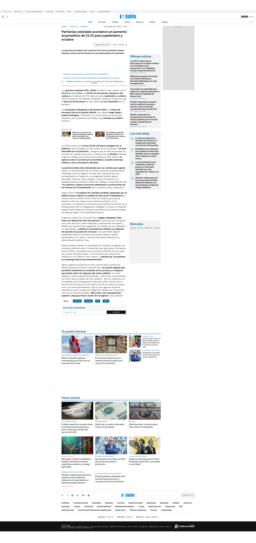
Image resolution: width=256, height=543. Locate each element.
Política (127, 22)
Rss (180, 507)
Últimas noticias (80, 503)
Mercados (151, 503)
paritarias (84, 26)
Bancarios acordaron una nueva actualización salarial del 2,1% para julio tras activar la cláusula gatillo (82, 135)
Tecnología (170, 507)
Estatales (88, 301)
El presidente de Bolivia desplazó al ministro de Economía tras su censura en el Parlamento (115, 135)
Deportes (88, 507)
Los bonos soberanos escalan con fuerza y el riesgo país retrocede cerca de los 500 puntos (146, 142)
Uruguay (164, 22)
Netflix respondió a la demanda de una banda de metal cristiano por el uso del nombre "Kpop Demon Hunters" (143, 119)
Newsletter (251, 21)
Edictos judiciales (138, 510)
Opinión (152, 22)
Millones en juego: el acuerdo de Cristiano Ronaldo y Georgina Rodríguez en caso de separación (144, 80)
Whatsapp (89, 495)
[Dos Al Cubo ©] (184, 526)
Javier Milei (49, 11)
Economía (102, 22)
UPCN (106, 301)
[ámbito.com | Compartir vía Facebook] (115, 45)
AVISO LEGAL (120, 510)
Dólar (69, 11)
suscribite (245, 16)
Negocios (139, 22)
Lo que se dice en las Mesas (34, 11)
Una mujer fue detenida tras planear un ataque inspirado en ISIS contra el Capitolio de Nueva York (144, 93)
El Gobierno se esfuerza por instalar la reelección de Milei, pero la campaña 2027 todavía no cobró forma (147, 154)
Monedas (133, 228)
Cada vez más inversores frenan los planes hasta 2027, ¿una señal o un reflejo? (144, 461)
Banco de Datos (136, 503)
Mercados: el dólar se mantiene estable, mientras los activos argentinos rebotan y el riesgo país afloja (76, 463)
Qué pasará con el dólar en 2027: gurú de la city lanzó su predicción (151, 355)
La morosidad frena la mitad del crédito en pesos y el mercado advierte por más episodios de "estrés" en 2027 (146, 168)
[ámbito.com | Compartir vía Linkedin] (120, 45)
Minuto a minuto (69, 456)
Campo (92, 11)
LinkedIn (78, 495)
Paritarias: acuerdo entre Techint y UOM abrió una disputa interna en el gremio (92, 78)
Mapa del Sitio (68, 510)
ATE (97, 301)
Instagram (72, 495)
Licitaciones (166, 510)
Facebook (67, 495)
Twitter (63, 495)
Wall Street (60, 11)
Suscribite (116, 312)
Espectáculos (154, 507)
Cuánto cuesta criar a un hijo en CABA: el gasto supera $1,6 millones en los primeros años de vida (151, 342)
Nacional (66, 507)
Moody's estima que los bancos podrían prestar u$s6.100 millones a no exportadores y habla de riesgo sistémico (146, 182)
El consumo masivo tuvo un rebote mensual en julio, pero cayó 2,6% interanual (109, 361)
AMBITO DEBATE (147, 517)
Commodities (148, 228)
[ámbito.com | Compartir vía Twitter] (117, 45)
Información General (125, 507)
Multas (153, 510)
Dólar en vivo (18, 11)
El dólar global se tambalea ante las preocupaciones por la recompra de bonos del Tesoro (110, 479)
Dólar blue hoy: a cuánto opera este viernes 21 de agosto (143, 425)
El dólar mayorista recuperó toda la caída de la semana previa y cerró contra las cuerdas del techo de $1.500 (143, 105)
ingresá (251, 16)
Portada (65, 503)
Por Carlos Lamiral (67, 486)
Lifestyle (187, 503)
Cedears (157, 228)
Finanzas (115, 22)
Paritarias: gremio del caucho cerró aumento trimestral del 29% (86, 74)
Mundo (77, 507)
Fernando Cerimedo (80, 11)
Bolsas (140, 228)
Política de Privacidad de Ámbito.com (94, 510)
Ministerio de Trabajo (72, 93)
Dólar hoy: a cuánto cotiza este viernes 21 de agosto (109, 425)
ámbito (64, 26)
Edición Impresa (104, 507)
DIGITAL (106, 517)
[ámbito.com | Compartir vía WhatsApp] (112, 45)
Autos (141, 507)
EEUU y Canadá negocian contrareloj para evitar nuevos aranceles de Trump (76, 361)
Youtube (83, 495)
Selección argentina (104, 11)
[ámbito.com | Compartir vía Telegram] (122, 45)
